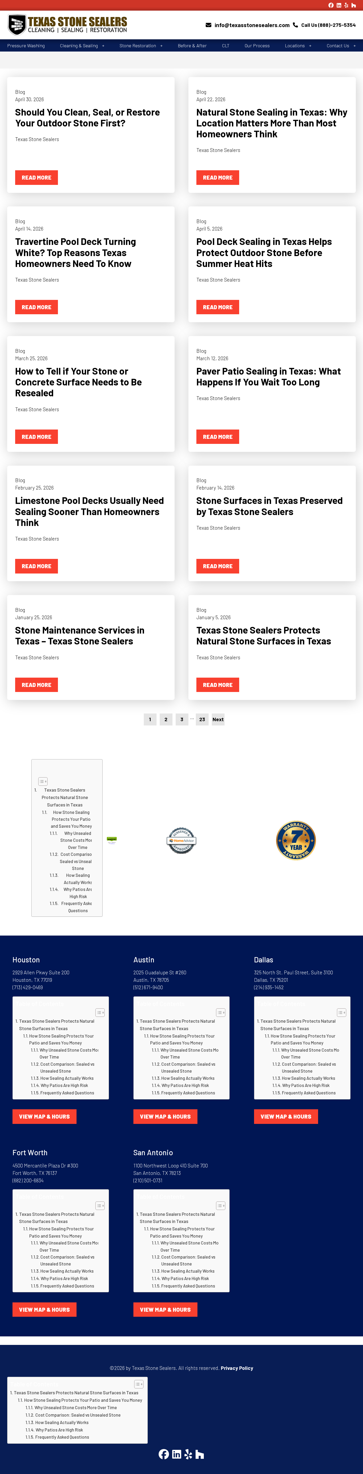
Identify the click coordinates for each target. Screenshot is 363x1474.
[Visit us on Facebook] (331, 5)
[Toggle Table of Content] (65, 781)
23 (202, 719)
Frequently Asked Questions (78, 906)
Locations (295, 45)
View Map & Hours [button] (44, 1116)
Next (218, 719)
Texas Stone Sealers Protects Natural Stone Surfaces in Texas (65, 797)
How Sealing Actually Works (78, 878)
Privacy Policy (237, 1368)
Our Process (257, 45)
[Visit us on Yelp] (346, 5)
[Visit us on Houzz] (353, 5)
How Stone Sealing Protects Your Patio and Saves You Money (71, 819)
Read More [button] (36, 177)
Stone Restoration (138, 45)
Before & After (192, 45)
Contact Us (338, 45)
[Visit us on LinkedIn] (339, 5)
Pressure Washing (26, 45)
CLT (226, 45)
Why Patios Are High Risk (78, 892)
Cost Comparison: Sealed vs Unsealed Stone (78, 861)
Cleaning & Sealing (79, 45)
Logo (94, 25)
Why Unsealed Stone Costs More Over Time (77, 840)
